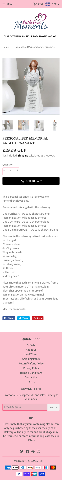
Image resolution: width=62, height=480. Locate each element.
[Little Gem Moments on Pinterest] (33, 451)
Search (31, 345)
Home (5, 47)
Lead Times (31, 354)
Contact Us (31, 377)
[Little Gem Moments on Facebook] (27, 451)
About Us (31, 349)
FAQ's (31, 382)
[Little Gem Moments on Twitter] (21, 451)
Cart (40, 4)
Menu (10, 4)
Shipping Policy (31, 358)
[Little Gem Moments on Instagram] (38, 451)
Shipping (23, 155)
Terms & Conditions (31, 372)
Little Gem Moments (32, 461)
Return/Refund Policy (31, 363)
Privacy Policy (31, 368)
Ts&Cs (31, 440)
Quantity (7, 164)
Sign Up (53, 407)
